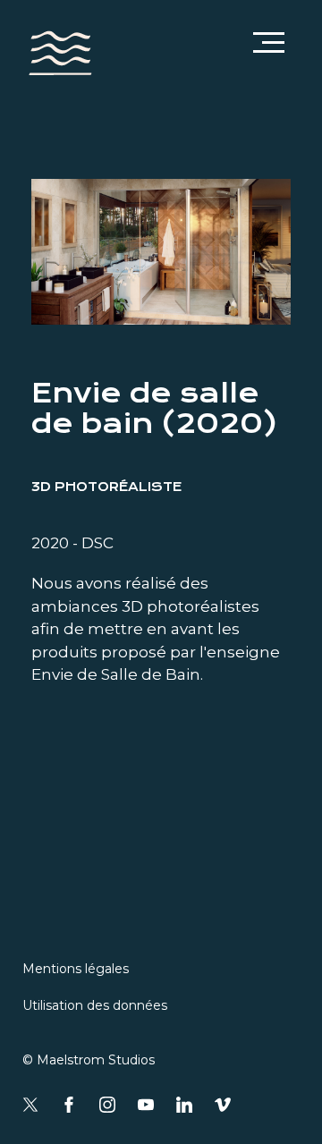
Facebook (69, 1105)
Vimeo (223, 1105)
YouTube (146, 1105)
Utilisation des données (94, 1005)
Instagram (107, 1105)
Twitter (30, 1105)
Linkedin (184, 1105)
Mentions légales (75, 969)
